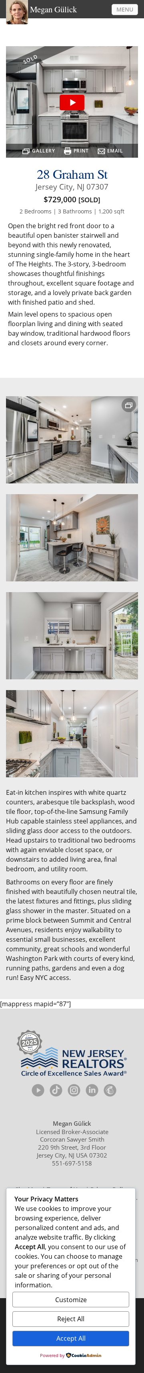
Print (81, 150)
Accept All (71, 1338)
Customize (71, 1299)
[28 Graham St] (72, 103)
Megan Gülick (53, 9)
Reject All (70, 1318)
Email (115, 150)
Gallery (43, 150)
